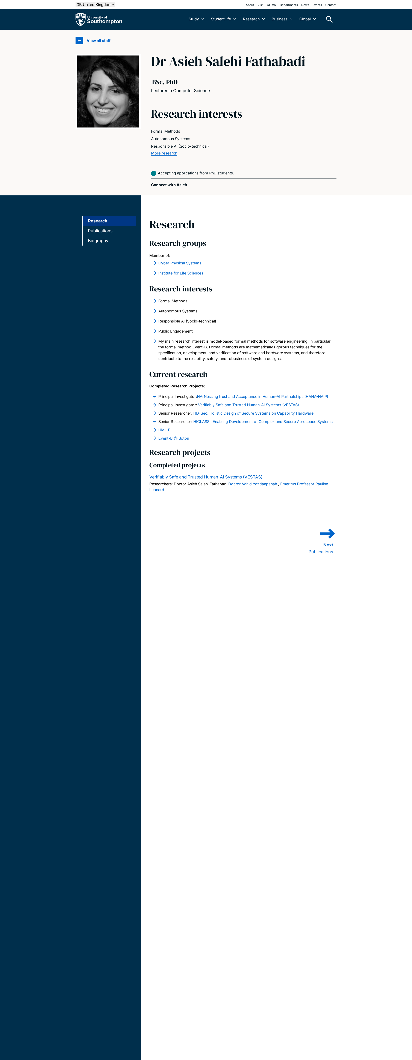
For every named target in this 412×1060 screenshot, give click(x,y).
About (250, 5)
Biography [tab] (98, 240)
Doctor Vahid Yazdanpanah (252, 484)
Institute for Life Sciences (180, 273)
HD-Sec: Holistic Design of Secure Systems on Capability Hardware (253, 413)
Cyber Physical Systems (179, 263)
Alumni (271, 5)
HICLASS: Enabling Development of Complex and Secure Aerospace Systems (263, 421)
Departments (289, 5)
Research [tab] (97, 220)
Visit (261, 5)
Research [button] (251, 19)
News (305, 5)
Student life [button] (221, 19)
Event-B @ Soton (173, 438)
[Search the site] (327, 19)
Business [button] (279, 19)
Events (317, 5)
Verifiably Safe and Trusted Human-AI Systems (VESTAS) (248, 405)
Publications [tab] (100, 230)
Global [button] (305, 19)
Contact (330, 5)
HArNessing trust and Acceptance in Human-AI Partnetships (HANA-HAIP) (262, 396)
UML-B (164, 430)
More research (164, 153)
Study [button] (194, 19)
